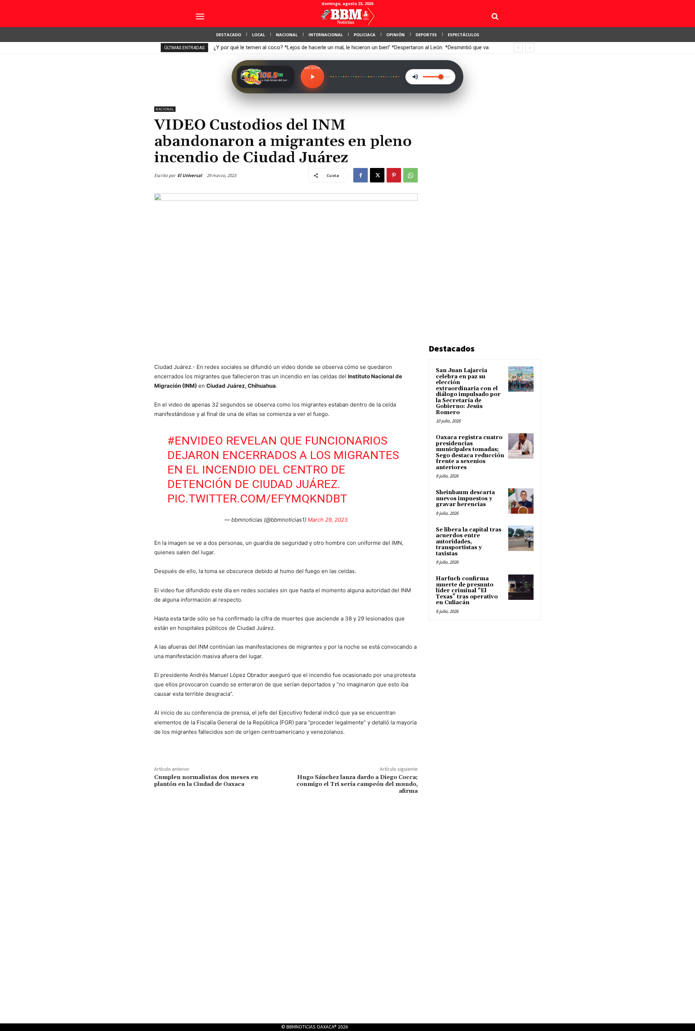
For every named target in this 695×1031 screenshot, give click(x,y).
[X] (377, 175)
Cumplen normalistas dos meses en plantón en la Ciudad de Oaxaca (206, 781)
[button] (495, 16)
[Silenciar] (415, 76)
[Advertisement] (483, 215)
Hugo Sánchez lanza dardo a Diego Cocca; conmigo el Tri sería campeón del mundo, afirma (357, 784)
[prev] (518, 47)
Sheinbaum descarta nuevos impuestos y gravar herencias (465, 498)
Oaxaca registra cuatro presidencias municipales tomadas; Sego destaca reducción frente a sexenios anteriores (470, 452)
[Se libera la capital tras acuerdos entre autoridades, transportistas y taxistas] (521, 538)
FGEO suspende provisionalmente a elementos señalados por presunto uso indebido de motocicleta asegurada (347, 47)
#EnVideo (195, 440)
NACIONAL (165, 109)
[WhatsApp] (410, 175)
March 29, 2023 (328, 519)
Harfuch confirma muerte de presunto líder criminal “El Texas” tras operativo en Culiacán (467, 590)
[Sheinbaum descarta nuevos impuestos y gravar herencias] (521, 501)
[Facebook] (360, 175)
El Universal (189, 175)
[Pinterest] (394, 175)
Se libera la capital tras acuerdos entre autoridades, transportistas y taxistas (468, 541)
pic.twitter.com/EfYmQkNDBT (257, 498)
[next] (529, 47)
